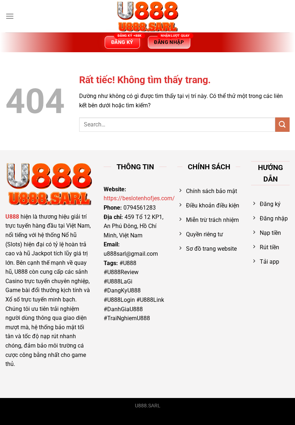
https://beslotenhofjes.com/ (139, 198)
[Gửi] (282, 124)
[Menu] (9, 16)
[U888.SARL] (147, 16)
